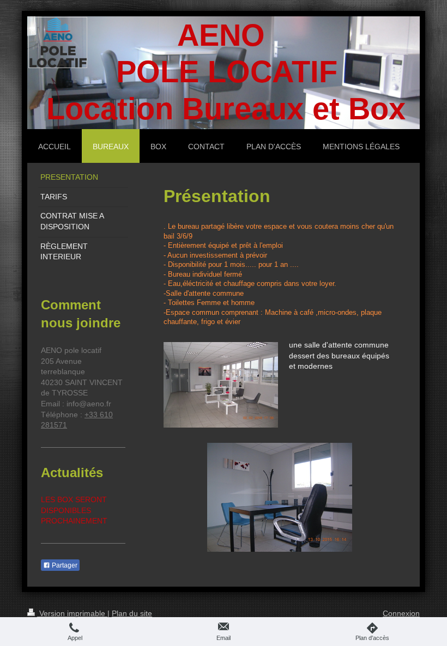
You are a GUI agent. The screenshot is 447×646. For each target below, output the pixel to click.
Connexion (401, 613)
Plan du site (132, 613)
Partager (63, 565)
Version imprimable (72, 613)
